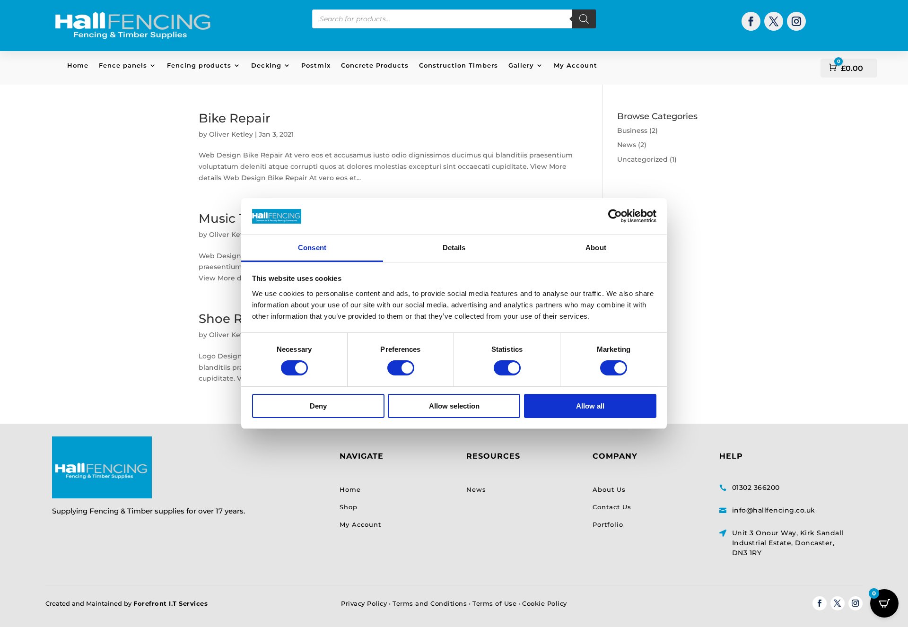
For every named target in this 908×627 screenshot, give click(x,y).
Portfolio (608, 524)
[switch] (400, 367)
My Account (575, 65)
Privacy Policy (364, 603)
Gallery (521, 65)
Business (632, 130)
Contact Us (612, 507)
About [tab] (595, 248)
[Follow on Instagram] (796, 21)
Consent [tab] (312, 248)
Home (77, 65)
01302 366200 (756, 487)
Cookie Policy (544, 603)
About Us (609, 489)
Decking (266, 65)
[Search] (584, 18)
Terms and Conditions (430, 603)
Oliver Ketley (231, 134)
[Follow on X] (773, 21)
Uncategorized (642, 159)
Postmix (316, 65)
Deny (318, 406)
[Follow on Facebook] (751, 21)
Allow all (590, 406)
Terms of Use (494, 603)
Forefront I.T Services (170, 603)
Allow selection (454, 406)
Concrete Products (375, 65)
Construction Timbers (458, 65)
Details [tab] (454, 248)
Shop (349, 507)
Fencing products (199, 65)
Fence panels (123, 65)
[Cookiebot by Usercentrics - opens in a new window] (615, 216)
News (626, 144)
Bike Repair (235, 118)
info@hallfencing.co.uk (773, 510)
